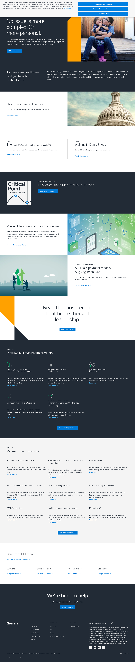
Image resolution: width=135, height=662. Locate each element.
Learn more (11, 385)
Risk (51, 630)
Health (52, 633)
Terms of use (24, 653)
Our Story (34, 626)
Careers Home (74, 626)
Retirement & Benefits (57, 636)
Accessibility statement (55, 653)
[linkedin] (95, 647)
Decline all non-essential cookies (103, 9)
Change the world (13, 574)
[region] (67, 8)
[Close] (132, 8)
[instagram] (103, 647)
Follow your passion (44, 574)
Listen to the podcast (47, 191)
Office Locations (35, 636)
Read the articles (66, 329)
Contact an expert (67, 607)
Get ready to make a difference (17, 559)
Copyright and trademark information (14, 653)
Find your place (103, 574)
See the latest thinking (82, 286)
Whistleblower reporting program (42, 653)
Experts (33, 639)
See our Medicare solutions (16, 245)
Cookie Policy (68, 8)
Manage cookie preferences (103, 4)
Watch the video (13, 51)
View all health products (66, 428)
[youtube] (99, 647)
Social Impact (35, 630)
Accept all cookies (103, 13)
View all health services (66, 532)
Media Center (35, 633)
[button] (90, 647)
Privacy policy (32, 653)
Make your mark (73, 574)
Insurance (53, 626)
